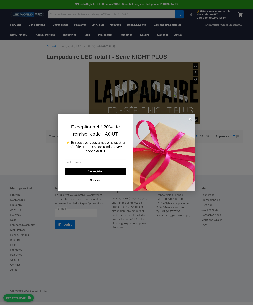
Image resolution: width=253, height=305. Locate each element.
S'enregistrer (95, 171)
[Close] (190, 119)
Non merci (95, 180)
